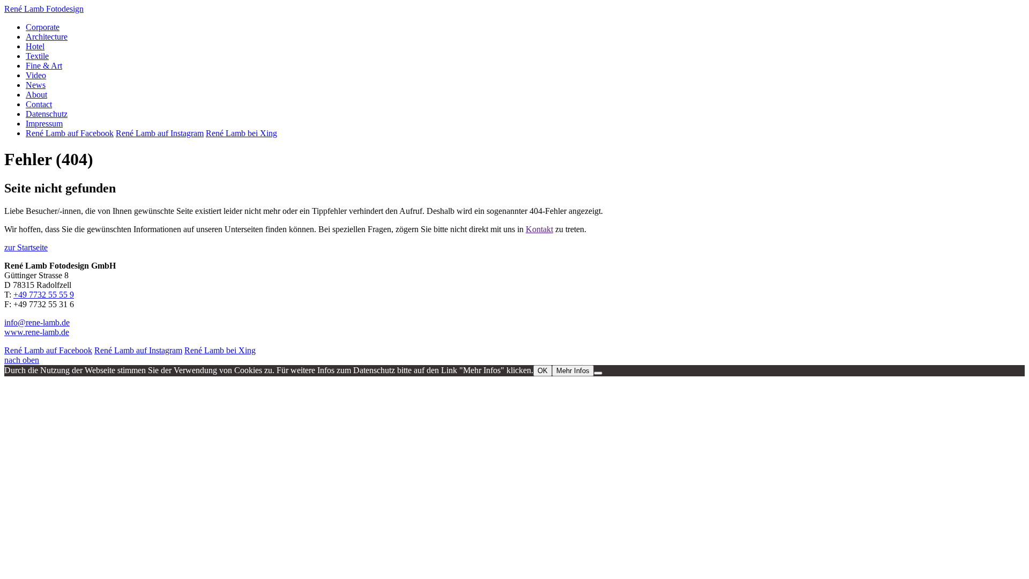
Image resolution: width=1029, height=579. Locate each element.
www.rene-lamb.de (36, 332)
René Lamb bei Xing (241, 133)
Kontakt (539, 229)
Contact (39, 104)
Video (36, 75)
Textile (37, 56)
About (36, 94)
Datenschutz (47, 113)
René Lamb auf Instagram (160, 133)
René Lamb (44, 8)
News (36, 85)
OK (543, 371)
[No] (598, 373)
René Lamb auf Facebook (70, 133)
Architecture (47, 36)
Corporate (42, 27)
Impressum (44, 123)
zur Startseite (26, 247)
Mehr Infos (573, 371)
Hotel (35, 46)
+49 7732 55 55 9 (43, 294)
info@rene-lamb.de (37, 322)
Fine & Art (44, 65)
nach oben (21, 360)
